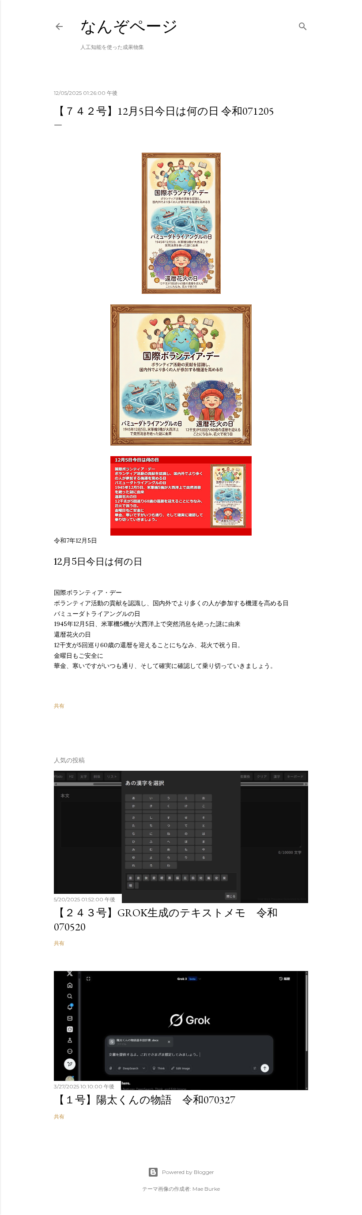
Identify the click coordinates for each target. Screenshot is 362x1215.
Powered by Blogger (188, 1172)
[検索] (303, 24)
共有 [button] (59, 705)
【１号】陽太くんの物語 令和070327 (144, 1099)
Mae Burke (206, 1188)
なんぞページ (129, 26)
